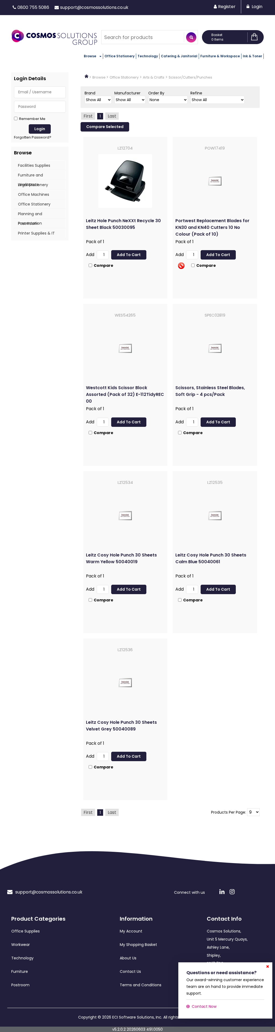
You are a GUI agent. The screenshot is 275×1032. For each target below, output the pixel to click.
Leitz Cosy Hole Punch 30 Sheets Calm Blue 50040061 (210, 558)
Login (256, 6)
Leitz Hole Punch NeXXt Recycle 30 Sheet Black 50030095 (123, 224)
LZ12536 (125, 649)
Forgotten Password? (32, 137)
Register (227, 6)
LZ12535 (215, 482)
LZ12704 (125, 148)
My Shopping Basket (138, 944)
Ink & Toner (252, 56)
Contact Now (204, 1006)
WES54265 (125, 315)
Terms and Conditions (140, 985)
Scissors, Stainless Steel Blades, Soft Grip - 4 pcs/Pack (210, 391)
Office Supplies (25, 931)
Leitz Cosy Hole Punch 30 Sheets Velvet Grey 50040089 (121, 725)
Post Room (28, 223)
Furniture (19, 971)
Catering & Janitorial (179, 56)
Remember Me (32, 118)
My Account (131, 931)
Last (112, 116)
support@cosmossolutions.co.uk (94, 7)
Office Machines (33, 194)
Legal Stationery (33, 184)
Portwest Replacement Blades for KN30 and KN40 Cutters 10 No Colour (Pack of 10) (212, 227)
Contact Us (130, 971)
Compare (103, 265)
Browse (99, 77)
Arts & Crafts (153, 77)
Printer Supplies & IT (36, 233)
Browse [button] (90, 56)
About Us (128, 958)
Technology (148, 56)
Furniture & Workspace (220, 56)
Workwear (20, 944)
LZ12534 (125, 482)
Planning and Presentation (30, 214)
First (88, 116)
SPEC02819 (215, 315)
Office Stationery (119, 56)
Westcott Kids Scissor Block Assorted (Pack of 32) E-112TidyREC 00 (125, 394)
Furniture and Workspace (30, 176)
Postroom (20, 985)
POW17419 (215, 148)
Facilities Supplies (34, 165)
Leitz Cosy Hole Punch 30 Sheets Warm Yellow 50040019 (121, 558)
